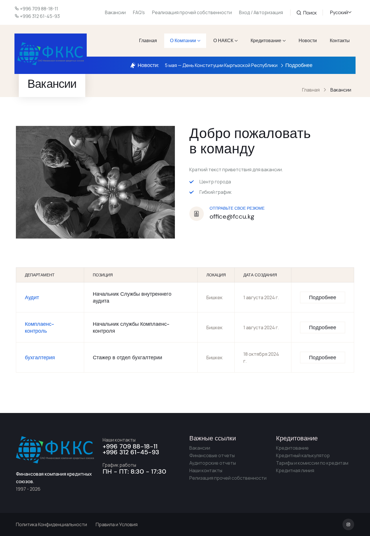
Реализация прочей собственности (192, 12)
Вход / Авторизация (261, 12)
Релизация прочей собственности (228, 478)
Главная (148, 41)
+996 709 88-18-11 (39, 8)
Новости (308, 41)
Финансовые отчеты (212, 455)
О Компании (183, 41)
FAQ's (139, 12)
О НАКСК (223, 41)
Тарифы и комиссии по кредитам (312, 463)
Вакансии (115, 12)
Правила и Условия (117, 524)
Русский (339, 12)
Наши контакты (205, 470)
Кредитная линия (295, 470)
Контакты (340, 41)
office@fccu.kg (232, 216)
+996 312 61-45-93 (40, 16)
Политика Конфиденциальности (51, 524)
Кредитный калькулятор (303, 455)
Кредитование (266, 41)
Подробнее (298, 65)
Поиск (309, 13)
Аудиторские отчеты (212, 463)
